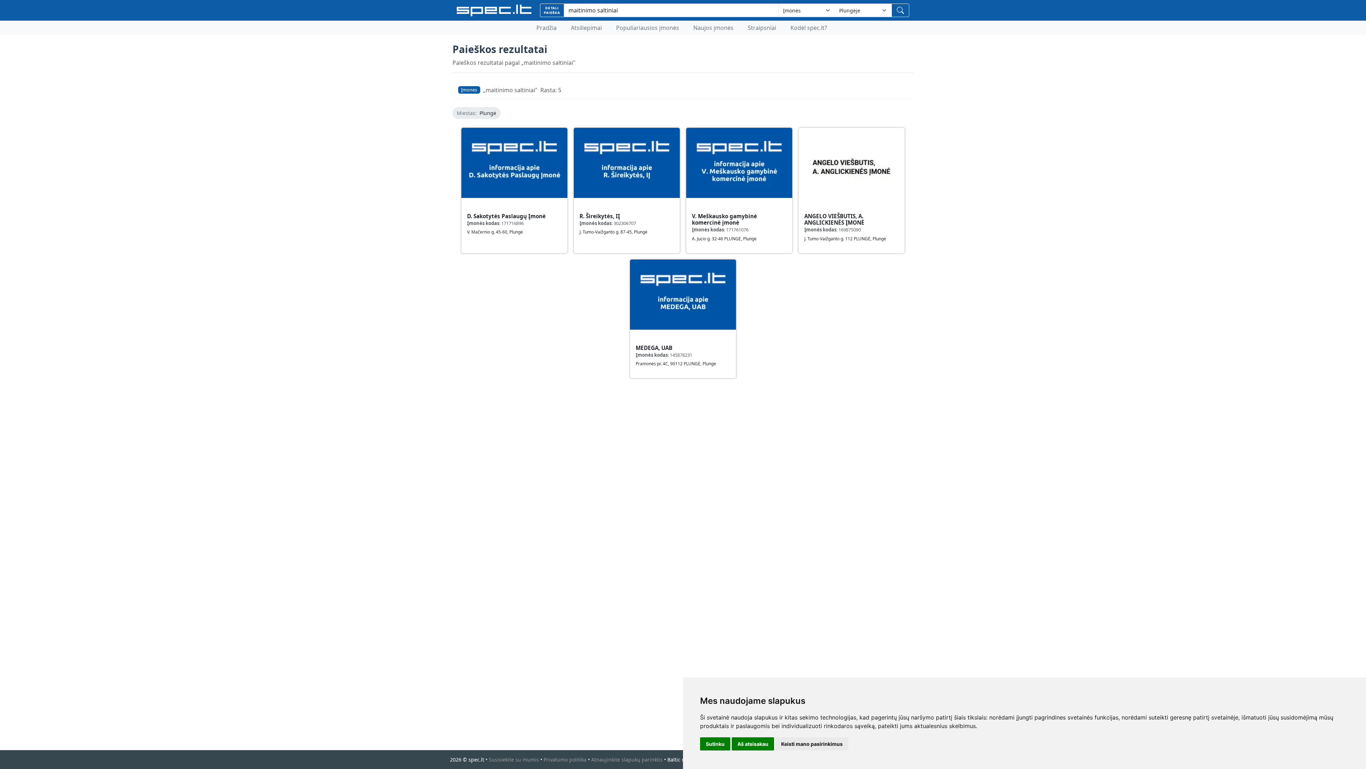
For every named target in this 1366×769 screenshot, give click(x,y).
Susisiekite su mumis (514, 759)
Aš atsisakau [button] (752, 744)
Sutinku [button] (715, 744)
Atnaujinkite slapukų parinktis (627, 759)
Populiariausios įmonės (647, 28)
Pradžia (546, 28)
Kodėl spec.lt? (808, 28)
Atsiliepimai (586, 28)
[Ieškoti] (900, 10)
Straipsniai (762, 28)
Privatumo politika (565, 759)
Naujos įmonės (713, 28)
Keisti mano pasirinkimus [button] (812, 744)
